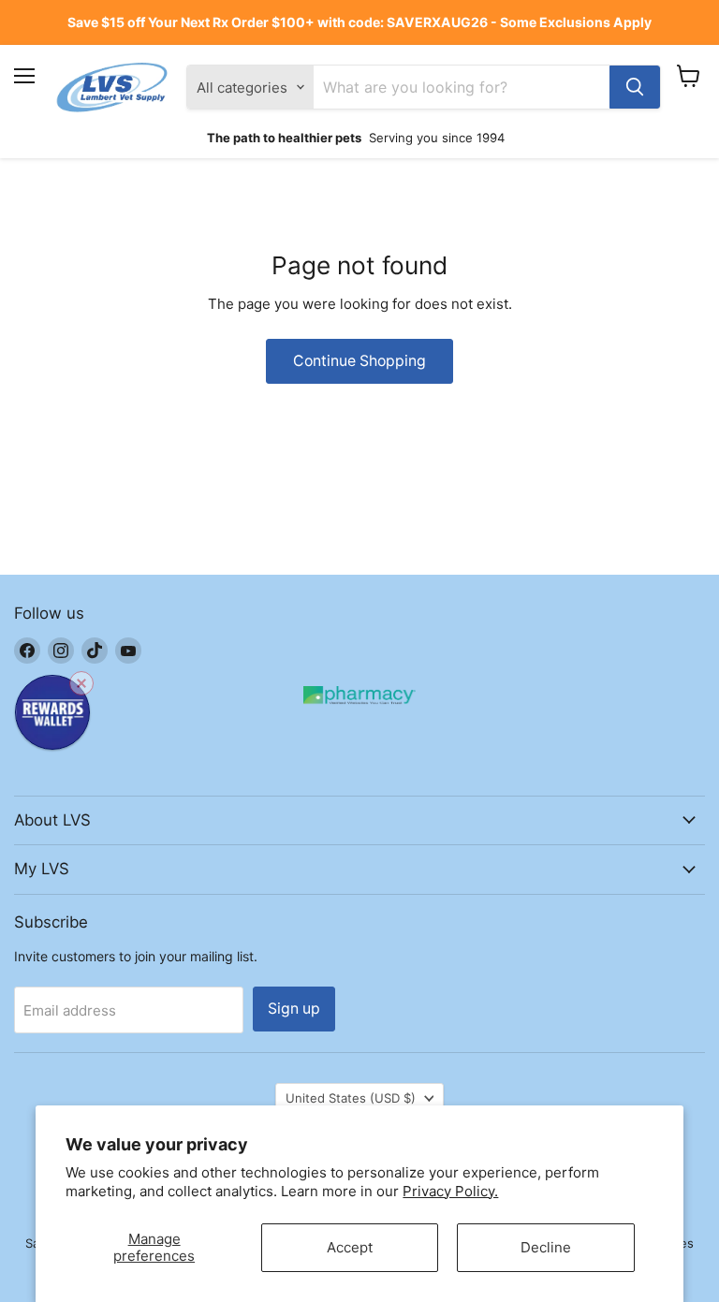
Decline (546, 1247)
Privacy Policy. (450, 1191)
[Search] (634, 87)
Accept (350, 1247)
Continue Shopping (359, 361)
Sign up (294, 1008)
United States (351, 1097)
